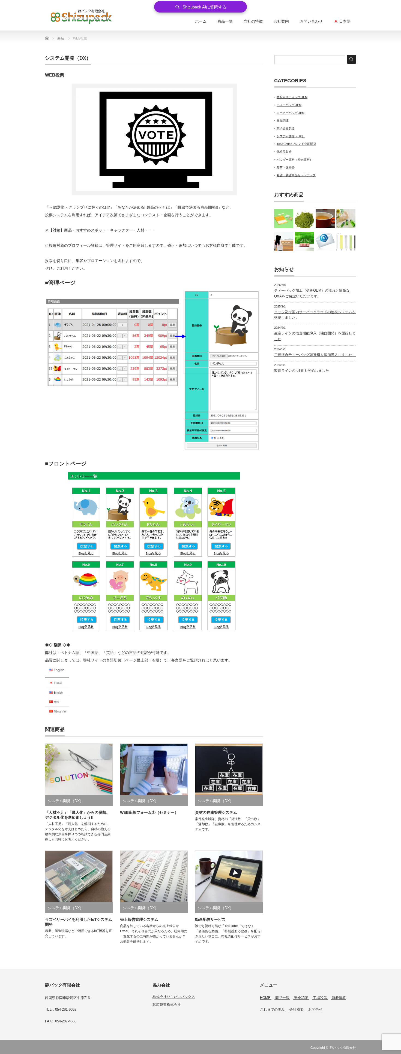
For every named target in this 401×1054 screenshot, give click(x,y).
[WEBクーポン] (283, 241)
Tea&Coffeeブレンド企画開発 (296, 143)
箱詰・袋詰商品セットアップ (296, 175)
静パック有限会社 (343, 1048)
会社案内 (281, 21)
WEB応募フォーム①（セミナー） (149, 812)
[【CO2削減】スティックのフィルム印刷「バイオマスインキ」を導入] (304, 241)
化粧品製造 (284, 151)
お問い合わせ (311, 21)
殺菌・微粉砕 (286, 167)
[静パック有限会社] (81, 16)
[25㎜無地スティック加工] (345, 241)
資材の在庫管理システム (216, 812)
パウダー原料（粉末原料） (295, 159)
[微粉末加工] (304, 218)
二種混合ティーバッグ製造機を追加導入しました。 (315, 355)
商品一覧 (225, 21)
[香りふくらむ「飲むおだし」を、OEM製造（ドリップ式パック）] (325, 218)
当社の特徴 (253, 21)
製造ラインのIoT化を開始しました (301, 370)
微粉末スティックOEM (292, 97)
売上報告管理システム (139, 919)
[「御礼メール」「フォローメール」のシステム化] (325, 241)
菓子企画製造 (286, 128)
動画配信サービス (210, 919)
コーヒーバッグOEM (290, 112)
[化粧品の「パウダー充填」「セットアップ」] (345, 218)
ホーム (201, 21)
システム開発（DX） (68, 58)
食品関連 (283, 120)
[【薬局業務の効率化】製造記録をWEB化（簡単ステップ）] (283, 218)
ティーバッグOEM (289, 104)
